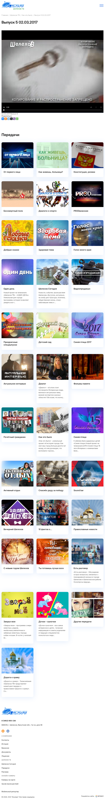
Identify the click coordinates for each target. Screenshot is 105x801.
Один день (9, 289)
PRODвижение (81, 211)
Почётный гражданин (15, 437)
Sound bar (79, 490)
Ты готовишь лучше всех (51, 568)
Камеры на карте (8, 780)
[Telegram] (8, 119)
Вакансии (5, 748)
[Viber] (14, 119)
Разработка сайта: (87, 796)
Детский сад (45, 342)
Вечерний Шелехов (13, 529)
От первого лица (12, 172)
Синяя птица (80, 437)
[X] (11, 119)
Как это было (27, 15)
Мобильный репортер (10, 791)
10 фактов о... (45, 529)
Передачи (5, 768)
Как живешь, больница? (51, 172)
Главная (5, 15)
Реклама (5, 772)
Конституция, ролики (84, 172)
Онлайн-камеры (8, 776)
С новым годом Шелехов (16, 568)
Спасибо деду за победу (51, 490)
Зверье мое (9, 621)
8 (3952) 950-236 (9, 721)
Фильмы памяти (82, 383)
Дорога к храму (11, 677)
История (5, 744)
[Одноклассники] (5, 119)
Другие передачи (82, 621)
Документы (6, 752)
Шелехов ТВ (15, 15)
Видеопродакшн (82, 289)
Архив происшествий (10, 784)
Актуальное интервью (15, 383)
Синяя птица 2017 (82, 342)
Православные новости (85, 529)
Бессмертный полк (13, 211)
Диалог (42, 383)
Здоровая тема (46, 250)
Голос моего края (82, 250)
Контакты (5, 740)
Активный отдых (12, 490)
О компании (7, 736)
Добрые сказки (11, 250)
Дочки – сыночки (47, 621)
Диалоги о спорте (48, 211)
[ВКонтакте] (3, 119)
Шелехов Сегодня (48, 289)
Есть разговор (81, 568)
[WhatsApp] (17, 119)
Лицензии (5, 756)
